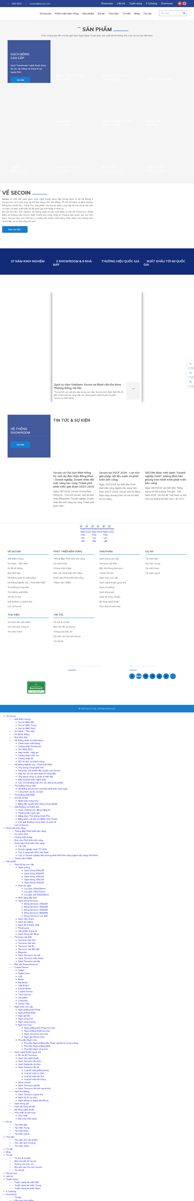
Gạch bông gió (18, 169)
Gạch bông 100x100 (34, 882)
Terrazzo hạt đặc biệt (28, 949)
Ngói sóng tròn (25, 1018)
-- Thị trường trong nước (24, 785)
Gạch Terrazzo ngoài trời (30, 1094)
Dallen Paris (24, 973)
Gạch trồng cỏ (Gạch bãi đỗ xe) (33, 1100)
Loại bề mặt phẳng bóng (36, 1070)
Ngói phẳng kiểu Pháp (29, 1009)
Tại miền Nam (152, 568)
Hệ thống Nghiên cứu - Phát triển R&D (26, 582)
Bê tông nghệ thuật (111, 169)
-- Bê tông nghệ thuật (23, 1109)
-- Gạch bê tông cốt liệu (23, 1106)
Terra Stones (24, 994)
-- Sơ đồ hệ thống (21, 734)
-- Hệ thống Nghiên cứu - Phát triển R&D (32, 764)
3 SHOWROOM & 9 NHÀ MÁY (72, 262)
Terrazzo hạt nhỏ (26, 940)
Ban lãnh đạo (14, 573)
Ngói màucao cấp (64, 123)
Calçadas (23, 1000)
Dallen (21, 970)
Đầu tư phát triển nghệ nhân (32, 779)
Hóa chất (22, 1115)
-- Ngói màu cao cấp (22, 1006)
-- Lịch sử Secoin (20, 825)
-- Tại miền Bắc (19, 1124)
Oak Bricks (23, 985)
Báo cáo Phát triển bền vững (68, 573)
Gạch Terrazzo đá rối (28, 1067)
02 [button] (165, 13)
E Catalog (151, 3)
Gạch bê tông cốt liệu (67, 169)
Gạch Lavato (24, 1082)
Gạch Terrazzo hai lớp (29, 961)
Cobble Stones (25, 991)
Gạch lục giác (24, 885)
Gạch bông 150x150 (34, 879)
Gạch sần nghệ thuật (28, 1058)
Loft (20, 976)
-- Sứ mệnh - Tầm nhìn (23, 731)
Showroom (107, 3)
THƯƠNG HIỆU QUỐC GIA (120, 261)
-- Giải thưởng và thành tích (25, 807)
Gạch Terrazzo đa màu (29, 1061)
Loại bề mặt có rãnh (34, 1073)
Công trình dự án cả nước (30, 791)
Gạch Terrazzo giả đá (29, 1085)
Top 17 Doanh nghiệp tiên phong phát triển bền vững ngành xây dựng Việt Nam (58, 855)
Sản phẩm (97, 29)
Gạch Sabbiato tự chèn (29, 1064)
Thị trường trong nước (18, 587)
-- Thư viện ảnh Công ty (24, 1143)
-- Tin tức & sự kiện (21, 1158)
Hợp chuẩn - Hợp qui (28, 752)
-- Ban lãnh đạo (20, 737)
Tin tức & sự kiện (62, 622)
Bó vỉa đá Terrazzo (27, 1055)
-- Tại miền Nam (20, 1130)
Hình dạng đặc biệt (27, 897)
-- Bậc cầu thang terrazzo (25, 964)
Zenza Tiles (24, 1003)
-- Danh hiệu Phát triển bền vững (28, 843)
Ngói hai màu (25, 1024)
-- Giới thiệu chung (21, 719)
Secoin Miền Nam (26, 728)
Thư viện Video (15, 631)
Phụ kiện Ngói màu (27, 1040)
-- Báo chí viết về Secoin (24, 1161)
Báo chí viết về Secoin (64, 626)
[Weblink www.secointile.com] (88, 531)
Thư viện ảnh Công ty (18, 626)
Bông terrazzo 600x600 (36, 912)
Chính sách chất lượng (29, 743)
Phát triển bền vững (68, 551)
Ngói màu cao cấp (108, 577)
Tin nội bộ (58, 641)
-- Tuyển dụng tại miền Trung (26, 1185)
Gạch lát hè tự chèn (27, 1097)
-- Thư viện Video (20, 1146)
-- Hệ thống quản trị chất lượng (27, 740)
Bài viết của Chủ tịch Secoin (67, 636)
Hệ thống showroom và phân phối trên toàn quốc (43, 788)
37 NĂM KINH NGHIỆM (28, 261)
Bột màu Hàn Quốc (27, 1118)
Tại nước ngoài (152, 573)
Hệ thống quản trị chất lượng (22, 577)
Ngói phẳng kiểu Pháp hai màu (39, 1027)
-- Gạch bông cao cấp (23, 864)
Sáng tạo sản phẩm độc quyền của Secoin (39, 770)
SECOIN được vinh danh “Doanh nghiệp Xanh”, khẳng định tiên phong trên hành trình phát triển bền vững (165, 478)
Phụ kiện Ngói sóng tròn (36, 1049)
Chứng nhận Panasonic (29, 746)
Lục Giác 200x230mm (34, 888)
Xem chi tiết (14, 229)
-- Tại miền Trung (20, 1127)
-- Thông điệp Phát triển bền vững (29, 831)
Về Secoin (16, 192)
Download (166, 3)
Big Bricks (23, 982)
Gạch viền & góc (26, 919)
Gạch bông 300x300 (34, 873)
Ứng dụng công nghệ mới (30, 767)
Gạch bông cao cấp (20, 56)
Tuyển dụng (135, 3)
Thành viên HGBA (62, 582)
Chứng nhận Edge (62, 568)
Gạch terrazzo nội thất (69, 77)
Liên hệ (121, 3)
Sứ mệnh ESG (60, 563)
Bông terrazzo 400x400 (36, 909)
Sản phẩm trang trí (27, 931)
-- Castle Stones (20, 967)
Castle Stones (159, 79)
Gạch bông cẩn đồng (28, 934)
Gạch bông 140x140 (34, 876)
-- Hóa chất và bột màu (24, 1112)
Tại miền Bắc (151, 558)
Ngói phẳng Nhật (26, 1012)
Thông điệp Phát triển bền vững (69, 558)
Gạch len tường (25, 922)
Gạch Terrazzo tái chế (29, 955)
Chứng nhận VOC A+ (28, 755)
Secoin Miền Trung (27, 725)
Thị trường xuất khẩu (18, 592)
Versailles (23, 997)
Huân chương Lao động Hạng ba (34, 810)
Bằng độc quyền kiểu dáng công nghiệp (38, 803)
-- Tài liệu (17, 1197)
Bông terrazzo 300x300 (36, 906)
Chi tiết (20, 80)
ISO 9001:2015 (25, 749)
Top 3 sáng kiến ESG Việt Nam (33, 852)
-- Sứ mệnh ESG (20, 834)
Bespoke (22, 952)
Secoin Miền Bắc (26, 722)
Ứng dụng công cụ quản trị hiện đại (35, 776)
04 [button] (178, 13)
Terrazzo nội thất (108, 563)
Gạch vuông (24, 867)
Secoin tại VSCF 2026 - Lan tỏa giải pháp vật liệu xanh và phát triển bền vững (119, 476)
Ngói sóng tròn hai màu (36, 1034)
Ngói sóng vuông (26, 1021)
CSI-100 (22, 846)
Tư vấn (9, 1149)
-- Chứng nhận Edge (22, 837)
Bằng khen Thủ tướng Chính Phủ (34, 816)
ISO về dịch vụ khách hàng (31, 761)
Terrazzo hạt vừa (26, 943)
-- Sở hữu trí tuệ (20, 797)
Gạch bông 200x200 (34, 870)
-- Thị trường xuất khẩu (23, 794)
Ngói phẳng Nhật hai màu (37, 1031)
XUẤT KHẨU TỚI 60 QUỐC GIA (164, 262)
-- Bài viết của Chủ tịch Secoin (27, 1167)
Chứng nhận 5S (25, 758)
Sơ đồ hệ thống (15, 568)
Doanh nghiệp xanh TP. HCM (32, 849)
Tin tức (59, 614)
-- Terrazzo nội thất (22, 937)
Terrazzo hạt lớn (26, 946)
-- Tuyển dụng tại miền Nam (26, 1188)
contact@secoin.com (40, 3)
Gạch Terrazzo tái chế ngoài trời (34, 1088)
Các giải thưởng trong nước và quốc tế (37, 822)
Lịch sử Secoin (15, 606)
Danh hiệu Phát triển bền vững (69, 577)
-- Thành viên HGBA (22, 858)
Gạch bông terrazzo (28, 900)
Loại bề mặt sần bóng (35, 1079)
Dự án (97, 284)
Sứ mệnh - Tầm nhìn (18, 563)
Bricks (21, 979)
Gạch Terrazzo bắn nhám (30, 958)
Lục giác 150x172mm (34, 891)
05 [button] (185, 13)
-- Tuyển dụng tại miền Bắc (25, 1182)
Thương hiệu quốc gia (29, 813)
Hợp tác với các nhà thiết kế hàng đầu (37, 773)
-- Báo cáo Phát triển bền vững (27, 840)
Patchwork (23, 928)
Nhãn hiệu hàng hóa (28, 800)
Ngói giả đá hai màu (34, 1037)
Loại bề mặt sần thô (34, 1076)
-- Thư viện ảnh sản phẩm (25, 1139)
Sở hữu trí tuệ (14, 596)
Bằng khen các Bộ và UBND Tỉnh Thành (37, 819)
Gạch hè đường (154, 123)
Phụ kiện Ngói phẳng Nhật (37, 1046)
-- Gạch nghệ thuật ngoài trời (26, 1052)
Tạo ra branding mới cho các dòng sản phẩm (40, 782)
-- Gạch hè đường (20, 1091)
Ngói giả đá (24, 1015)
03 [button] (172, 13)
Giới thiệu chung (15, 558)
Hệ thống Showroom (20, 430)
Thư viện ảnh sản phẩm (19, 622)
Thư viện (13, 614)
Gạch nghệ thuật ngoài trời (117, 123)
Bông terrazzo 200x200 (36, 903)
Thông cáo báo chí (63, 631)
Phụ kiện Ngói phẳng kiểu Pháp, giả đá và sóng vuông (51, 1043)
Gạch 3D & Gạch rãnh (28, 925)
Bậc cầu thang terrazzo (115, 77)
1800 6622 (16, 3)
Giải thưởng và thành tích (20, 601)
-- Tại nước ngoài (20, 1133)
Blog (8, 1152)
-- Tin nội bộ (18, 1170)
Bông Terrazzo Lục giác (36, 915)
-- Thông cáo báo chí (22, 1164)
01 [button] (158, 13)
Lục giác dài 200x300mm (36, 894)
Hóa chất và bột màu (156, 169)
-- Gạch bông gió (20, 1103)
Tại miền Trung (152, 563)
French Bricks (24, 988)
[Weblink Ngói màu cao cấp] (83, 540)
